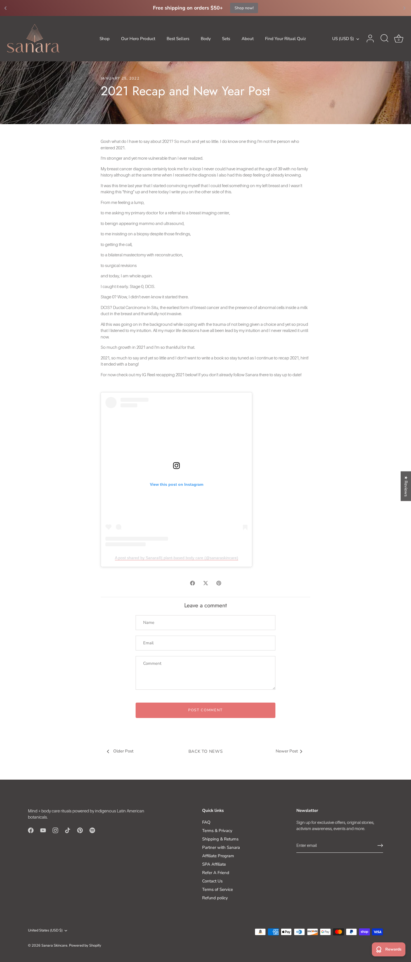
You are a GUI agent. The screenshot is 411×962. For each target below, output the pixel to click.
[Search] (384, 38)
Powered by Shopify (85, 945)
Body (206, 38)
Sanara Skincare (54, 945)
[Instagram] (55, 830)
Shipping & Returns (220, 839)
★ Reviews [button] (406, 486)
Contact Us (212, 881)
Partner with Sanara (221, 847)
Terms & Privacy (217, 830)
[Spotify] (92, 830)
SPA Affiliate (214, 864)
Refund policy (215, 898)
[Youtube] (43, 830)
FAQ (206, 822)
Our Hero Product (138, 38)
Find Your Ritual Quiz (285, 38)
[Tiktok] (67, 830)
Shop (105, 38)
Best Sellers (178, 38)
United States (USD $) (45, 930)
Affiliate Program (218, 856)
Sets (226, 38)
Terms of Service (217, 889)
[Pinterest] (80, 830)
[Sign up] (380, 845)
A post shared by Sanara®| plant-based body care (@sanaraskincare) (176, 558)
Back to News (205, 751)
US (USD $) (343, 38)
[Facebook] (31, 830)
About (248, 38)
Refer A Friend (215, 872)
